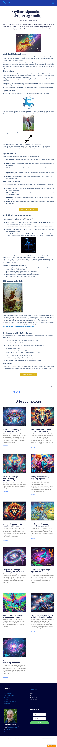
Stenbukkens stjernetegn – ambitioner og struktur (13, 616)
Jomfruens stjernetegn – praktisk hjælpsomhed (40, 525)
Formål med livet (8, 693)
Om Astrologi (7, 697)
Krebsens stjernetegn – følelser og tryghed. (12, 430)
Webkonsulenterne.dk (49, 738)
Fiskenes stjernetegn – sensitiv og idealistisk (12, 662)
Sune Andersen (10, 724)
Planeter (6, 699)
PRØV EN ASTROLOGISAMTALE (28, 209)
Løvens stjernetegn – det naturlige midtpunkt (13, 525)
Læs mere (5, 445)
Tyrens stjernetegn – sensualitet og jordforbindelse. (11, 479)
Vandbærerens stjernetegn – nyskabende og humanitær (42, 616)
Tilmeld (39, 723)
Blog (5, 691)
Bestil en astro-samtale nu (28, 374)
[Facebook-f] (4, 731)
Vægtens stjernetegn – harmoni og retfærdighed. (13, 571)
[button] (53, 3)
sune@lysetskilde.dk (12, 727)
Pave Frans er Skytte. (8, 326)
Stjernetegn (7, 703)
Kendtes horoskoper (9, 695)
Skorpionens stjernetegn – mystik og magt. (41, 571)
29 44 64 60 (9, 729)
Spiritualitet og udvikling (10, 701)
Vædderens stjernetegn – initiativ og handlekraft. (41, 430)
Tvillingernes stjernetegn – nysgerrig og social (41, 478)
